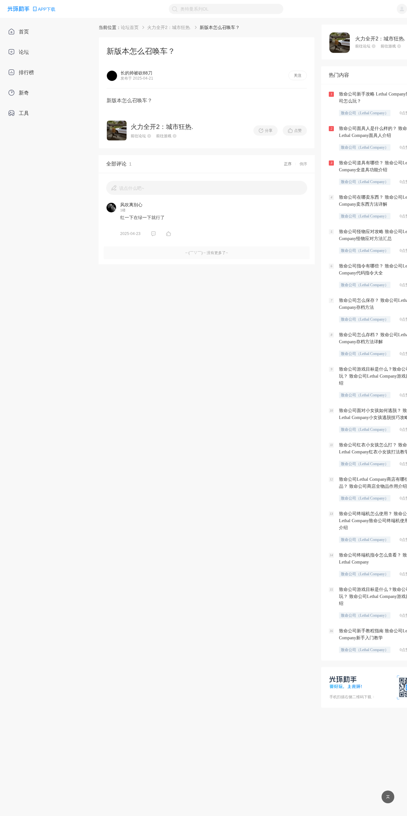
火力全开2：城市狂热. (169, 27)
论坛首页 (130, 27)
